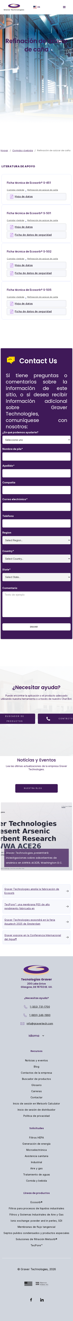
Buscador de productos (36, 1078)
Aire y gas (36, 1168)
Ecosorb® (36, 1202)
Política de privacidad (36, 1115)
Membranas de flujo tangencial (37, 1226)
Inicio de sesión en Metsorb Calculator (36, 1103)
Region (6, 532)
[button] (36, 1036)
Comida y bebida (22, 150)
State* (6, 569)
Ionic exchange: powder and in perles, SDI (36, 1220)
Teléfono (8, 516)
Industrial (36, 1162)
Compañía (8, 482)
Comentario (9, 588)
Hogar (4, 150)
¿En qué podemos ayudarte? (20, 432)
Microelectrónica (36, 1149)
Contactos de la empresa (36, 1072)
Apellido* (8, 465)
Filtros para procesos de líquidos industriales (36, 1208)
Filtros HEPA (36, 1137)
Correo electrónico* (15, 499)
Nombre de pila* (12, 448)
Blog (36, 1066)
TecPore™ (37, 1245)
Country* (8, 551)
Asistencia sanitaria (36, 1156)
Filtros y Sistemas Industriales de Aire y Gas (37, 1214)
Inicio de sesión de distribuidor (37, 1109)
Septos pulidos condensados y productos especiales (36, 1233)
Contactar (37, 1097)
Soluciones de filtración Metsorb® (36, 1239)
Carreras (36, 1091)
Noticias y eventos (36, 1060)
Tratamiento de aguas (36, 1174)
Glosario (36, 1085)
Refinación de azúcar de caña (42, 190)
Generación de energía (36, 1143)
